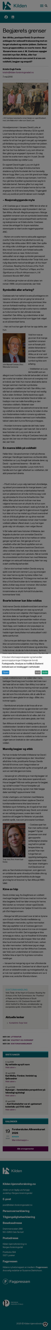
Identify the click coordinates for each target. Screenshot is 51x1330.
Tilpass (6, 672)
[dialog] (25, 665)
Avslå (37, 672)
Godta (44, 672)
